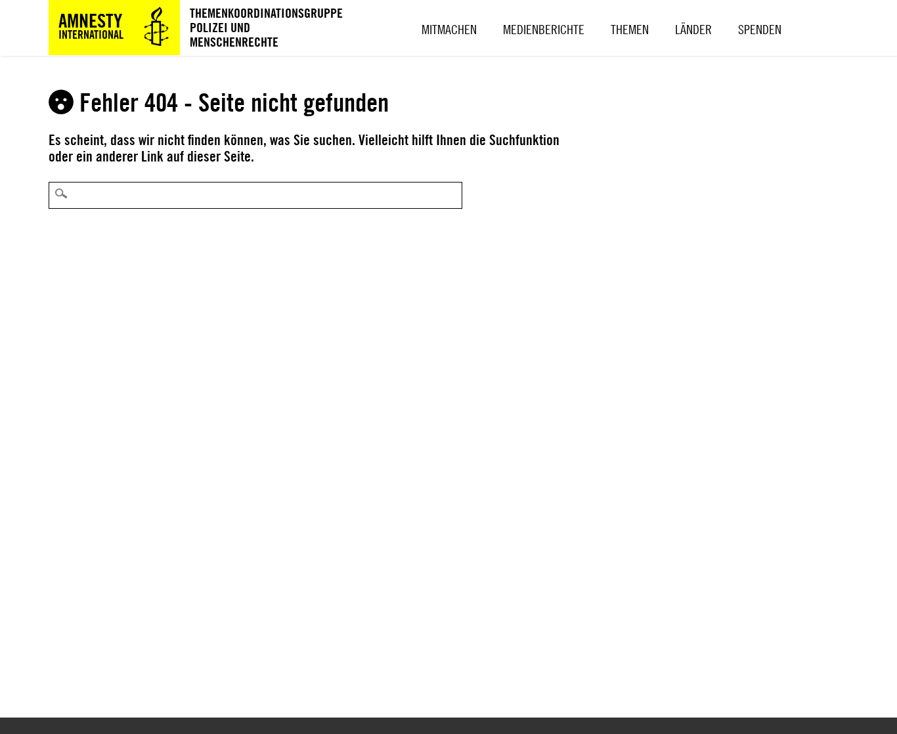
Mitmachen (449, 29)
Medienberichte (543, 29)
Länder (693, 29)
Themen (630, 29)
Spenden (759, 29)
